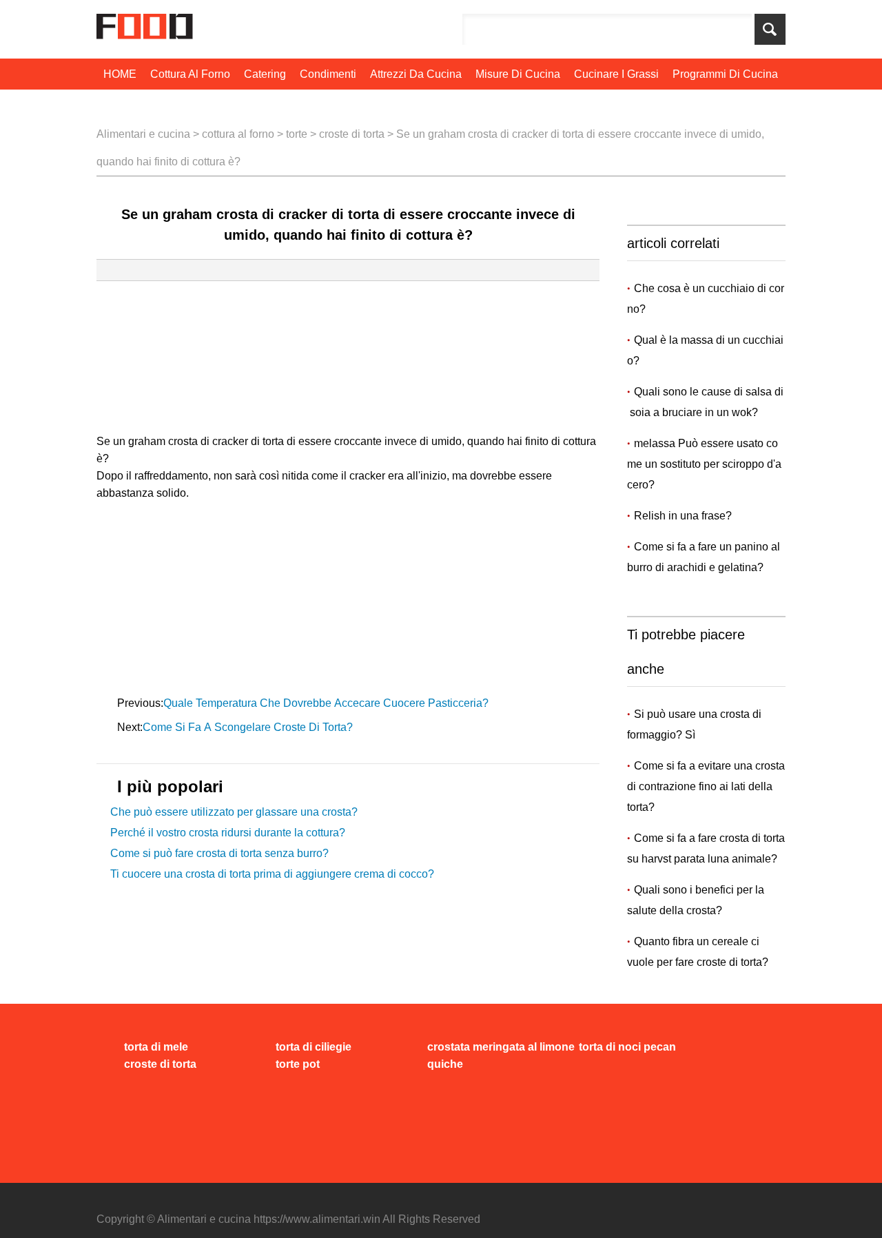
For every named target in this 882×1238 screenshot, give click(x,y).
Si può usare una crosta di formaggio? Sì (694, 724)
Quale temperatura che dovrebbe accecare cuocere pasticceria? (327, 703)
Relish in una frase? (684, 516)
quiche (445, 1064)
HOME (119, 74)
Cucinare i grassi (616, 74)
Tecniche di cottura (151, 105)
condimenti (328, 74)
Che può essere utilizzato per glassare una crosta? (234, 812)
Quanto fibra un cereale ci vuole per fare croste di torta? (697, 952)
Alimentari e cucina (143, 134)
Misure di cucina (517, 74)
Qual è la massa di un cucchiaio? (705, 350)
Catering (265, 74)
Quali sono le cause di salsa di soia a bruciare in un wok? (705, 402)
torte (296, 134)
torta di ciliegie (313, 1047)
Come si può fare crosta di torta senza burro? (219, 853)
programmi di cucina (725, 74)
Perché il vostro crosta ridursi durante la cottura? (227, 832)
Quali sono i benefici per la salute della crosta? (695, 900)
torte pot (298, 1064)
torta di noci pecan (627, 1047)
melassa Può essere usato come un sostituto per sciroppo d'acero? (704, 464)
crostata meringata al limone (501, 1047)
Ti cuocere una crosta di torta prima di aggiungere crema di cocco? (272, 874)
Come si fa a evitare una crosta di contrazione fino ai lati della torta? (706, 786)
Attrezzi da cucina (416, 74)
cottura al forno (190, 74)
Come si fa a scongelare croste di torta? (249, 727)
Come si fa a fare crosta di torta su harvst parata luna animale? (706, 848)
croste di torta (351, 134)
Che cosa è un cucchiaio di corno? (705, 298)
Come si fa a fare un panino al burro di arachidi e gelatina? (705, 557)
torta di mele (156, 1047)
